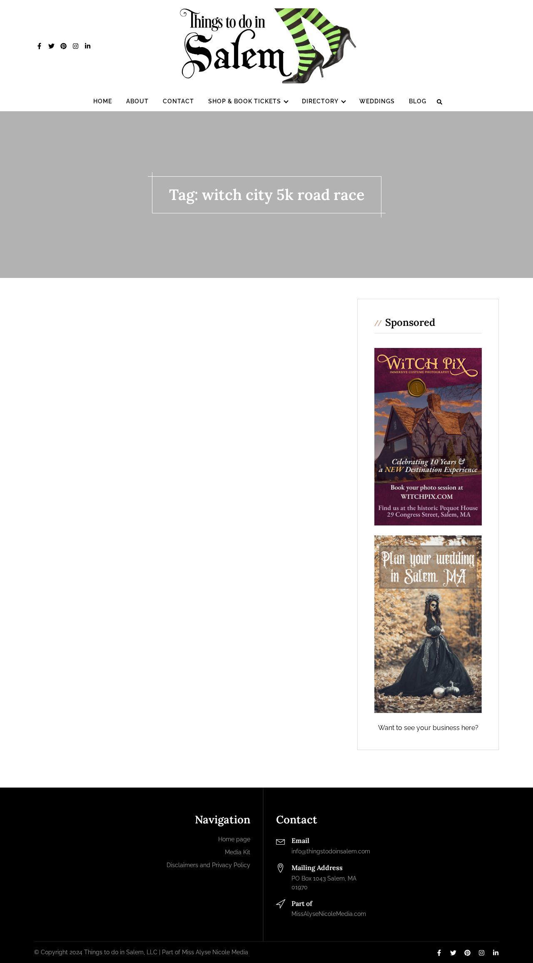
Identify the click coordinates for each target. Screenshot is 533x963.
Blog (417, 101)
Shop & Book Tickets (244, 101)
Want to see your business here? (428, 728)
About (137, 101)
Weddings (377, 101)
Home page (234, 839)
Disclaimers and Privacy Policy (208, 865)
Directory (320, 101)
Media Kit (237, 852)
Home (102, 101)
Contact (178, 101)
